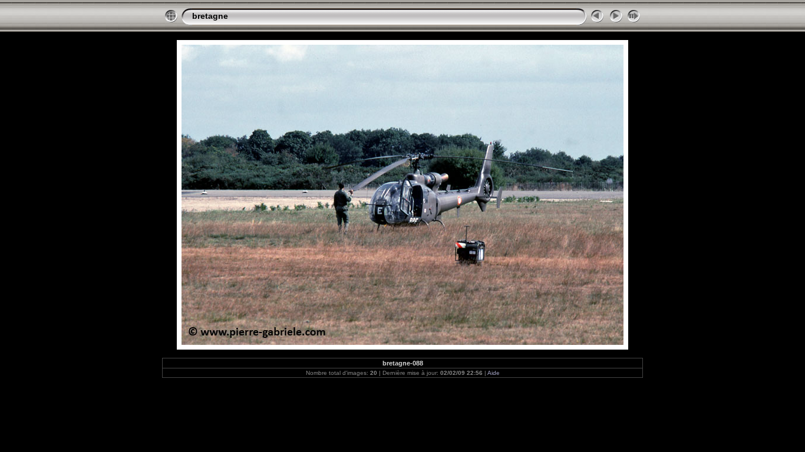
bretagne (210, 16)
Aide (493, 373)
